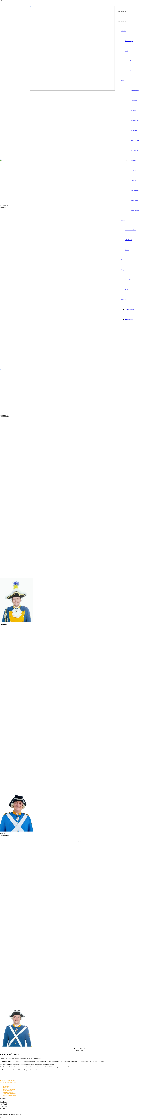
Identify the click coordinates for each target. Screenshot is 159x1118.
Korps (122, 80)
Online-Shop (128, 279)
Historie (123, 220)
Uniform (127, 250)
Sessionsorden (128, 70)
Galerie (126, 51)
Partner (123, 260)
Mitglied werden (129, 319)
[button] (122, 11)
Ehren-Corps (134, 200)
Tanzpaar (133, 110)
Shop (122, 269)
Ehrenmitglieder (135, 190)
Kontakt (123, 299)
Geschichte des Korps (130, 230)
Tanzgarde (134, 130)
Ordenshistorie (128, 240)
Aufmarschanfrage (129, 309)
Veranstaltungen (129, 41)
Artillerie (133, 170)
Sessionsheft (128, 61)
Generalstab (134, 100)
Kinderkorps (134, 150)
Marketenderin (135, 120)
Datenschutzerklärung (9, 1089)
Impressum (6, 1086)
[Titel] (72, 90)
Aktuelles (123, 31)
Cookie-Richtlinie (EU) (9, 1095)
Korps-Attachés (135, 210)
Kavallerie (134, 160)
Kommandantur (135, 90)
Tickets (126, 289)
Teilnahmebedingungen (9, 1093)
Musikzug (133, 180)
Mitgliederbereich (8, 1090)
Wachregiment (135, 140)
